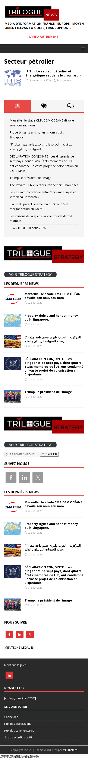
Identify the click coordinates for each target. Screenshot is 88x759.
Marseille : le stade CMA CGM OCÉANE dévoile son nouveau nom (53, 296)
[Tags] (44, 106)
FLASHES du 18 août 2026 (28, 228)
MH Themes (70, 750)
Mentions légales (15, 665)
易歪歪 (4, 756)
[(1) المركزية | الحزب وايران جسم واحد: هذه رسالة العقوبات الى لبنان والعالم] (12, 346)
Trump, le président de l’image (30, 178)
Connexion (11, 717)
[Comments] (70, 106)
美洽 (36, 756)
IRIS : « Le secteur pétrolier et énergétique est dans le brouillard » (53, 73)
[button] (82, 48)
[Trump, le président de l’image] (12, 400)
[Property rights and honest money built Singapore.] (12, 324)
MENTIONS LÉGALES (19, 647)
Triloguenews (64, 80)
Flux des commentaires (19, 730)
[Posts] (17, 106)
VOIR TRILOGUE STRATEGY (30, 274)
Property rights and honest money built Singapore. (51, 317)
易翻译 (13, 756)
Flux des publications (17, 724)
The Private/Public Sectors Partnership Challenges (44, 185)
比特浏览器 (25, 756)
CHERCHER (49, 454)
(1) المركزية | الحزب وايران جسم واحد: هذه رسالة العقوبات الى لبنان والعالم (53, 339)
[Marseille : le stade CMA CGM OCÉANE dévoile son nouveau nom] (12, 302)
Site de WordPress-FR (18, 737)
